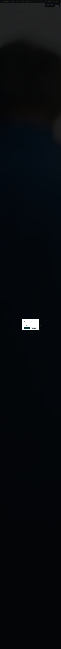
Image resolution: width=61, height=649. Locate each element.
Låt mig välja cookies (27, 325)
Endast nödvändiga (34, 328)
